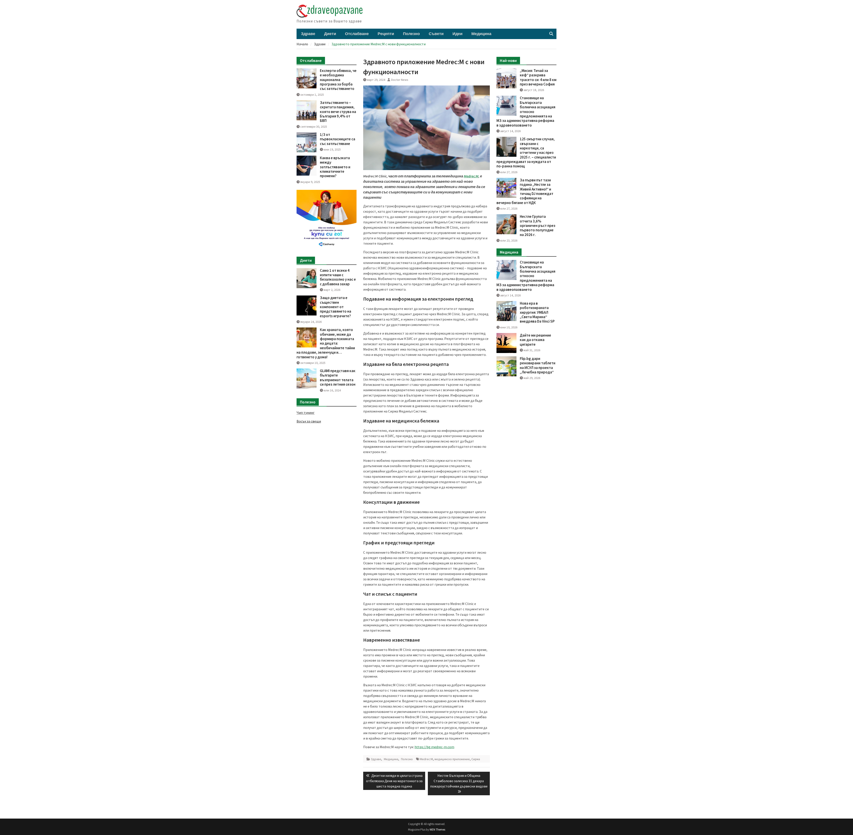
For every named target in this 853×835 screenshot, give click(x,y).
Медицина (481, 33)
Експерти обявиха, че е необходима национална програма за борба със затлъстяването (338, 79)
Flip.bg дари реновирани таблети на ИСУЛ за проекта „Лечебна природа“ (537, 365)
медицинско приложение (452, 759)
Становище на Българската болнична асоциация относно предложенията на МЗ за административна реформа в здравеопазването (525, 111)
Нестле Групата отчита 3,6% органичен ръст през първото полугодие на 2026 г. (537, 225)
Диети (330, 33)
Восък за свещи (309, 421)
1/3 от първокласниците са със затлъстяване (337, 139)
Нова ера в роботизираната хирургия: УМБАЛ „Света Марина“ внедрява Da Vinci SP (537, 312)
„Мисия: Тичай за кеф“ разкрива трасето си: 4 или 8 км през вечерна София (538, 77)
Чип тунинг (306, 412)
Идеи (457, 33)
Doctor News (399, 80)
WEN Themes (437, 829)
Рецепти (386, 33)
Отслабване (357, 33)
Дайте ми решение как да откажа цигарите (535, 340)
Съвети (436, 33)
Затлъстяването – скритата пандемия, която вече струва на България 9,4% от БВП (338, 111)
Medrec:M (426, 759)
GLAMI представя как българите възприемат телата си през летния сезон (337, 377)
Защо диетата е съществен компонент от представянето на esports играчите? (335, 306)
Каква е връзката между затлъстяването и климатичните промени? (335, 167)
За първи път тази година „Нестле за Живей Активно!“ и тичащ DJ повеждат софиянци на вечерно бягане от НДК (524, 191)
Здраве (308, 33)
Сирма (475, 759)
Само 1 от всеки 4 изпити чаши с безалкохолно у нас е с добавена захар (338, 277)
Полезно (411, 33)
